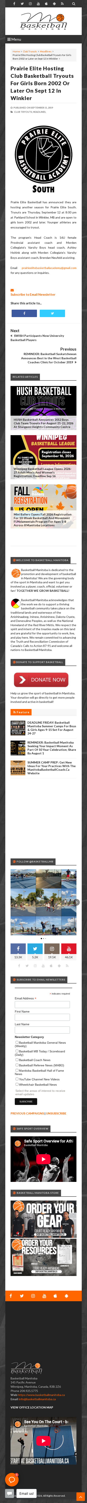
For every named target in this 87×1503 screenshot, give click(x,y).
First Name (22, 1011)
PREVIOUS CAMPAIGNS (27, 1113)
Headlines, (39, 111)
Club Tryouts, (23, 111)
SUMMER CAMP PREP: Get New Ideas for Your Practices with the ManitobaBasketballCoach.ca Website (51, 768)
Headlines (46, 51)
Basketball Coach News (34, 1060)
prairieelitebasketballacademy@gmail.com (49, 268)
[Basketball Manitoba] (43, 21)
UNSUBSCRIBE (56, 1113)
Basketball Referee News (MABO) (41, 1065)
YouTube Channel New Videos (39, 1079)
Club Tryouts (30, 51)
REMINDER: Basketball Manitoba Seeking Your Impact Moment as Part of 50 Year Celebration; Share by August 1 (51, 748)
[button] (10, 902)
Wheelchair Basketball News (38, 1084)
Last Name (22, 1024)
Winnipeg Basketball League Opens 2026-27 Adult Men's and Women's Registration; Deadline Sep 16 (43, 472)
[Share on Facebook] (24, 313)
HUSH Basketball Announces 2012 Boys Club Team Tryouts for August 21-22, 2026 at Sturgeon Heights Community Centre (43, 423)
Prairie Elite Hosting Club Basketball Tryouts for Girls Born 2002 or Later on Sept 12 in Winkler (42, 83)
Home (16, 51)
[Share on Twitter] (52, 313)
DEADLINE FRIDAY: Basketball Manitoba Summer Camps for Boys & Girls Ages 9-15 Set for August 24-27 (51, 728)
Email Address (25, 998)
